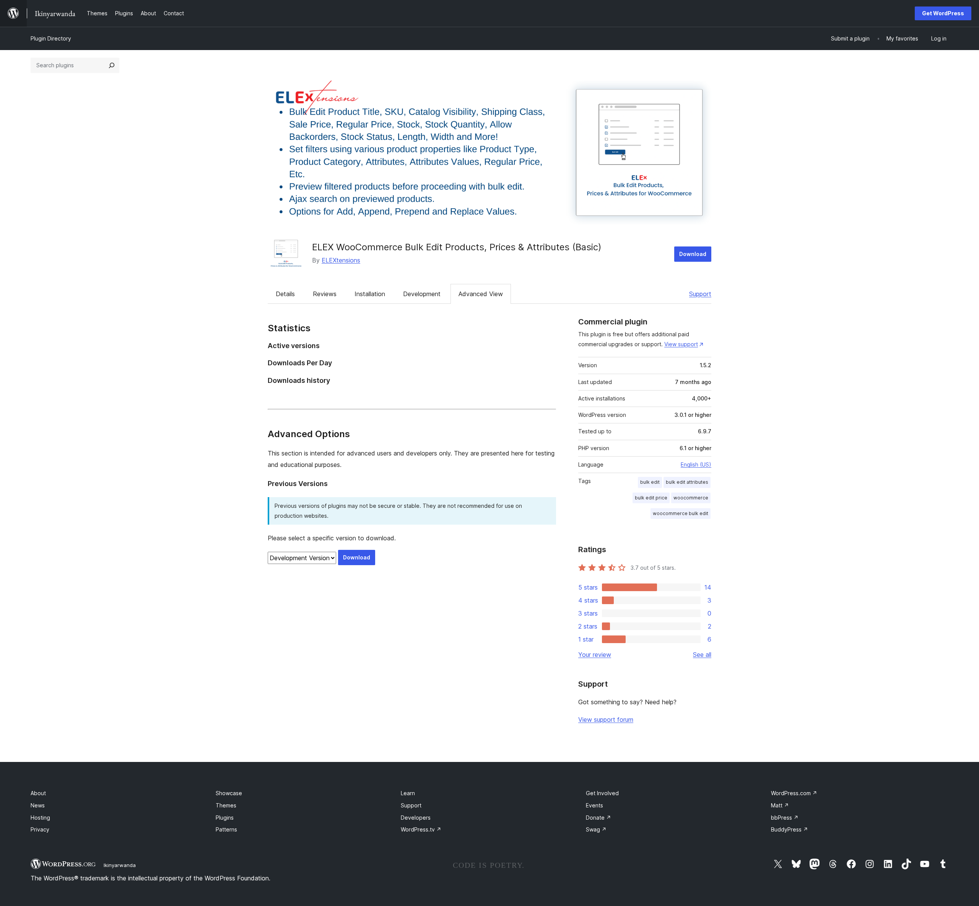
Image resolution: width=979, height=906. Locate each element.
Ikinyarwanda (120, 865)
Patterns (226, 829)
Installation (370, 294)
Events (594, 805)
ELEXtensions (341, 260)
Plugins (225, 817)
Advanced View (481, 294)
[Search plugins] (111, 65)
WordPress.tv (421, 829)
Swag (596, 829)
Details (285, 294)
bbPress (784, 817)
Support (700, 294)
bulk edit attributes (687, 482)
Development (422, 294)
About (38, 793)
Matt (780, 805)
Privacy (40, 829)
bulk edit (650, 482)
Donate (598, 817)
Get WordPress (943, 13)
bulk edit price (651, 498)
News (38, 805)
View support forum (605, 719)
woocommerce (690, 498)
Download (692, 254)
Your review (594, 654)
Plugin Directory (51, 38)
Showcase (229, 793)
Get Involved (602, 793)
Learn (408, 793)
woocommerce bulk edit (680, 513)
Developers (416, 817)
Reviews (325, 294)
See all (702, 654)
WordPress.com (794, 793)
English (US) (696, 464)
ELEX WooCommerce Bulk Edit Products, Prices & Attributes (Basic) (457, 247)
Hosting (40, 817)
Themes (226, 805)
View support (681, 344)
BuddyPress (789, 829)
